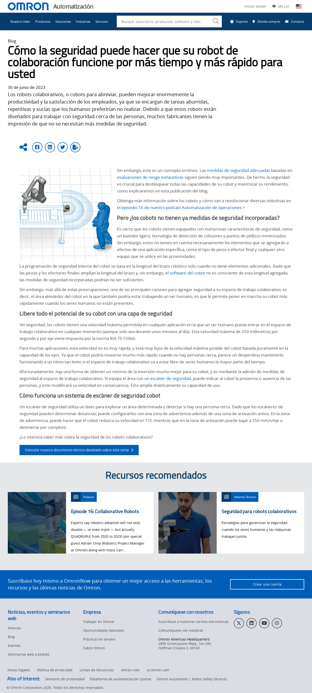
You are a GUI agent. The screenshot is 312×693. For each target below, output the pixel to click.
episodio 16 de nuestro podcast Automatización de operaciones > (183, 207)
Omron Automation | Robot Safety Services (192, 679)
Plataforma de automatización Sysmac (121, 679)
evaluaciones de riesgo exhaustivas (150, 177)
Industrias (83, 21)
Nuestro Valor (20, 21)
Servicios (101, 21)
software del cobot (187, 273)
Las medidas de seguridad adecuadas (235, 170)
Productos (42, 21)
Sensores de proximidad (65, 679)
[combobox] (169, 21)
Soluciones (63, 21)
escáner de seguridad (170, 378)
